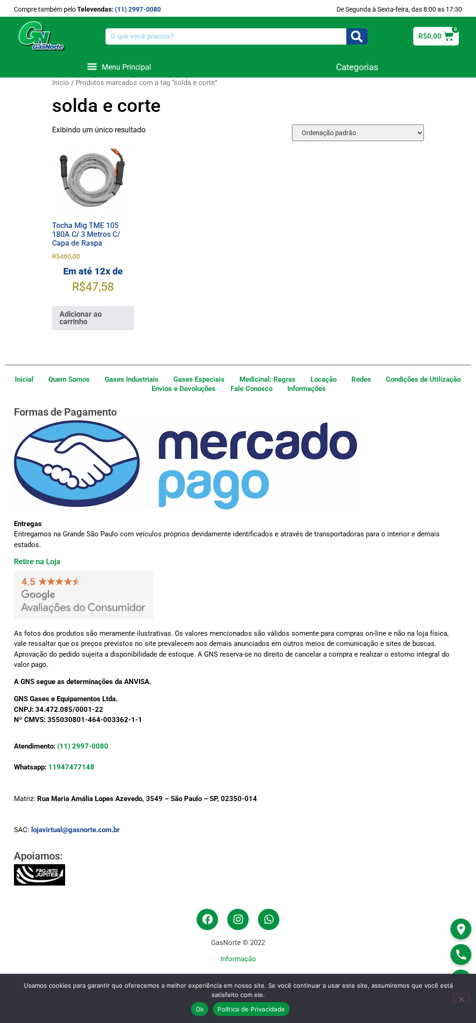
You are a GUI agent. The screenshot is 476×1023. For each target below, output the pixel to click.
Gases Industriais (132, 379)
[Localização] (460, 929)
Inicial (24, 379)
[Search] (357, 36)
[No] (461, 998)
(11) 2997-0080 (138, 9)
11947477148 (71, 767)
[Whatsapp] (268, 919)
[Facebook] (207, 919)
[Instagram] (238, 919)
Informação (238, 959)
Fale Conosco (251, 388)
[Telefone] (460, 954)
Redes (361, 379)
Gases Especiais (199, 379)
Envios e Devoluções (184, 388)
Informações (306, 388)
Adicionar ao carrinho (81, 318)
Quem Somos (69, 379)
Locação (324, 379)
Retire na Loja (37, 561)
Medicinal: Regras (267, 379)
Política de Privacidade (251, 1009)
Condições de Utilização (423, 379)
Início (60, 82)
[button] (119, 67)
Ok (200, 1009)
